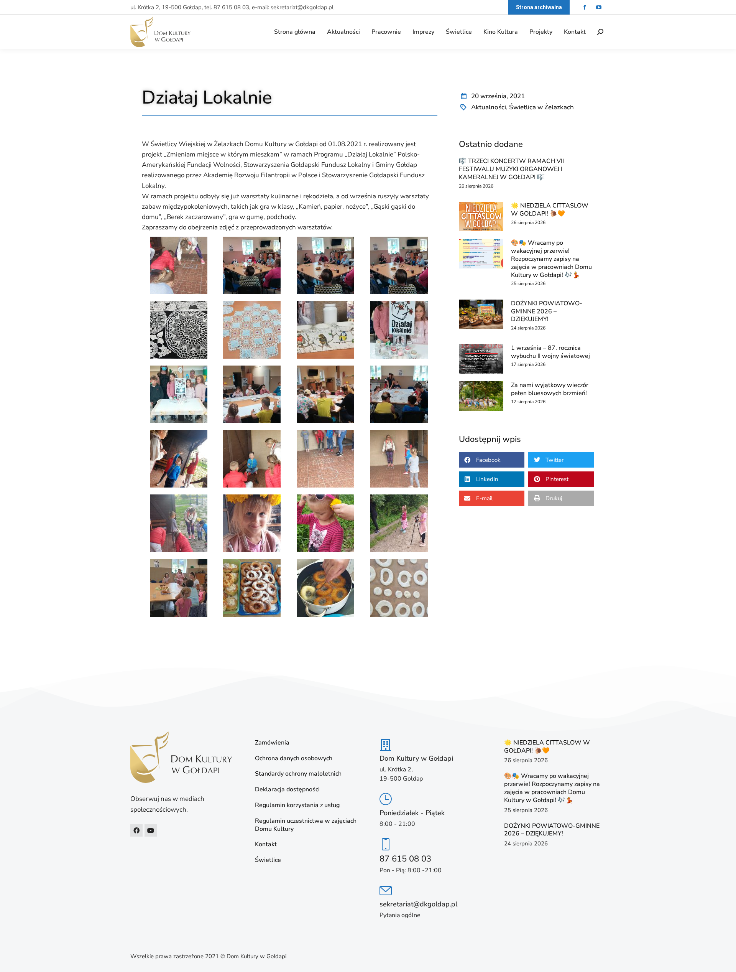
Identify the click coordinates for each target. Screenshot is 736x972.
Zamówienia (272, 743)
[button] (492, 460)
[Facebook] (136, 830)
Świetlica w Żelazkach (541, 107)
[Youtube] (151, 830)
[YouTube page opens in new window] (598, 7)
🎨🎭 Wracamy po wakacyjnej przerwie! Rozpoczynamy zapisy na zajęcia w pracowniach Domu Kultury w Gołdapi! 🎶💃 (551, 259)
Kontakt (266, 844)
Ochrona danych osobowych (293, 759)
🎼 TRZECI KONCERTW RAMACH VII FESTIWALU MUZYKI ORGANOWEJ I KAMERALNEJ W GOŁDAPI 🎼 (511, 169)
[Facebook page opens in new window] (584, 7)
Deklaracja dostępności (287, 790)
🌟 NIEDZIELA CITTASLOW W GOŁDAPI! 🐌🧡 (549, 209)
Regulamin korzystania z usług (297, 805)
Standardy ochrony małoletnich (298, 774)
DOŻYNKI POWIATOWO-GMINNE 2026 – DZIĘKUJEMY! (546, 311)
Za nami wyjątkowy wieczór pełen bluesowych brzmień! (549, 389)
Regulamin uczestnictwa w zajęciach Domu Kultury (305, 825)
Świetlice (268, 860)
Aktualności (488, 107)
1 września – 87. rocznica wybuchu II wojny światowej (550, 352)
